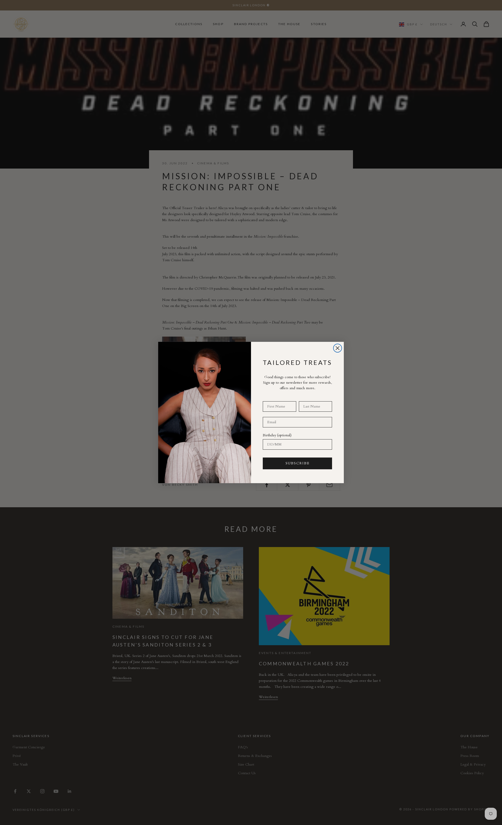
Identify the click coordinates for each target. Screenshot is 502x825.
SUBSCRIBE (298, 463)
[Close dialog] (337, 348)
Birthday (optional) (277, 435)
